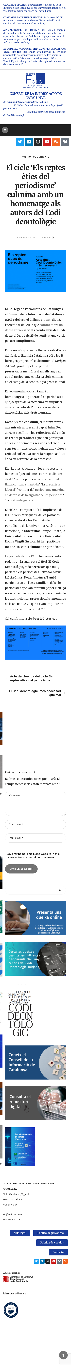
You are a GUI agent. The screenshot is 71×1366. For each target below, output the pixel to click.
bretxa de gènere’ (22, 500)
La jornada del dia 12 (19, 556)
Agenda (27, 157)
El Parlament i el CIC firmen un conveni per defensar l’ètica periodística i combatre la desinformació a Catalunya (33, 20)
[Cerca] (60, 890)
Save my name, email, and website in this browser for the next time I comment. (33, 855)
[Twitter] (20, 142)
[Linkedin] (29, 142)
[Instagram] (38, 142)
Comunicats (41, 157)
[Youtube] (47, 142)
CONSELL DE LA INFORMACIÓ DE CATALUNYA (36, 96)
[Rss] (56, 142)
